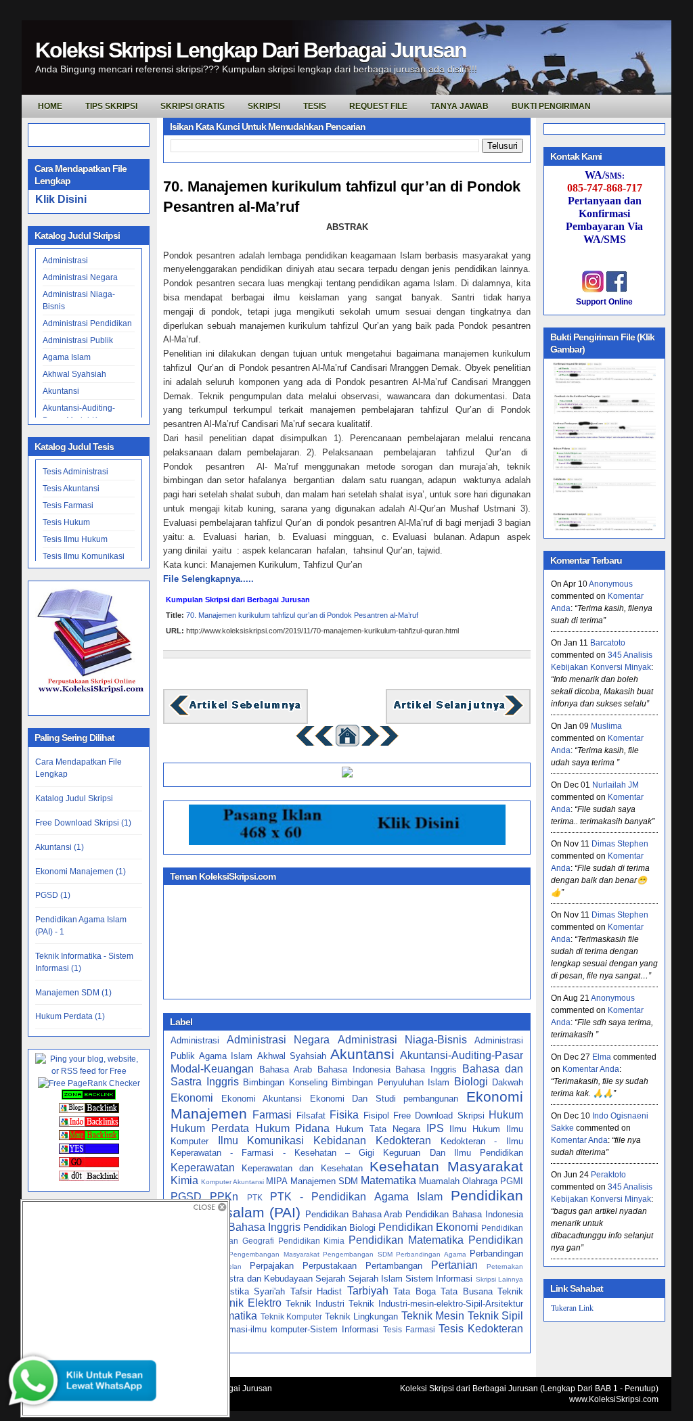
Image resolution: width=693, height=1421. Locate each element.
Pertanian (454, 1265)
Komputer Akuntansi (232, 1182)
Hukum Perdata (210, 1128)
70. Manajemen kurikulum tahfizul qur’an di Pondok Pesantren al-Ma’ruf (341, 197)
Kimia (184, 1180)
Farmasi (272, 1115)
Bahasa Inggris (426, 1069)
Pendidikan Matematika (406, 1240)
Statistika (230, 1291)
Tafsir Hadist (316, 1291)
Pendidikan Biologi (339, 1228)
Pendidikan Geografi (235, 1240)
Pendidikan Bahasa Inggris (235, 1227)
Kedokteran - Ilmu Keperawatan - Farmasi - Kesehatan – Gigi (347, 1147)
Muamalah (439, 1181)
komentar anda (590, 1069)
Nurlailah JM (615, 785)
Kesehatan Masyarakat (446, 1166)
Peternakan (505, 1266)
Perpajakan (272, 1266)
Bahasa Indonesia (353, 1069)
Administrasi (65, 260)
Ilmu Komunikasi (261, 1140)
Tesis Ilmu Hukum (75, 539)
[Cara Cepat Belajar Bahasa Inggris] (347, 774)
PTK (255, 1197)
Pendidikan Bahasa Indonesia (464, 1214)
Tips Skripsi (111, 106)
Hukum (506, 1115)
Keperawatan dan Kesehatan (302, 1168)
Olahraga (479, 1181)
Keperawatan (203, 1167)
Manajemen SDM (324, 1181)
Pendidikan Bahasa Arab (354, 1214)
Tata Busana (467, 1291)
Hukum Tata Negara (378, 1129)
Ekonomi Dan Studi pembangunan (384, 1098)
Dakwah (507, 1082)
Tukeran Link (572, 1307)
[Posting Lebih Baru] (235, 714)
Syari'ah (269, 1291)
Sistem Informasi (438, 1278)
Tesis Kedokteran (481, 1328)
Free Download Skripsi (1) (83, 823)
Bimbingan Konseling (285, 1082)
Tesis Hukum (66, 522)
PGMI (511, 1181)
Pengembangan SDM (358, 1254)
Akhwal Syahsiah (74, 374)
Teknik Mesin (432, 1316)
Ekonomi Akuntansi (262, 1098)
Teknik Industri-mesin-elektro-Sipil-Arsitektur (436, 1304)
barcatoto (607, 643)
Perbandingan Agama (431, 1254)
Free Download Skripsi (439, 1115)
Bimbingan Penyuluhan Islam (390, 1082)
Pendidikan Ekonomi (428, 1227)
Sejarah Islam (376, 1278)
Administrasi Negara (80, 277)
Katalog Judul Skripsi (74, 798)
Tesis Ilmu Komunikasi (84, 556)
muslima (606, 726)
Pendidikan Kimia (311, 1240)
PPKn (224, 1196)
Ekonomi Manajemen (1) (80, 871)
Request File (378, 106)
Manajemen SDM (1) (73, 992)
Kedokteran (403, 1140)
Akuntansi (61, 391)
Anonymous (611, 584)
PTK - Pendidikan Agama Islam (356, 1196)
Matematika (388, 1180)
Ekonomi (192, 1098)
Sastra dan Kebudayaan (265, 1278)
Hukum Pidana (292, 1128)
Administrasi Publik (78, 340)
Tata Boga (414, 1291)
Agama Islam (67, 357)
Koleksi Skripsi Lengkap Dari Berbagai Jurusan (250, 50)
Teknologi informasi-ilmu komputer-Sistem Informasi (274, 1329)
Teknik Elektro (247, 1303)
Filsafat (311, 1115)
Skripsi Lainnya (499, 1279)
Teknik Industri (315, 1304)
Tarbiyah (367, 1290)
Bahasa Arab (285, 1069)
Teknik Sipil (495, 1316)
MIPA (277, 1181)
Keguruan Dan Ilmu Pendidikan (453, 1153)
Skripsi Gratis (192, 106)
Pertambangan (393, 1266)
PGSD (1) (52, 895)
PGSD (186, 1196)
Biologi (471, 1081)
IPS (435, 1128)
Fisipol (376, 1115)
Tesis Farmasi (68, 505)
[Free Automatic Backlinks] (89, 1097)
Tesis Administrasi (75, 471)
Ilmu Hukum (474, 1129)
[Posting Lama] (458, 714)
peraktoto (608, 1174)
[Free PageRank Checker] (89, 1083)
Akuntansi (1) (59, 847)
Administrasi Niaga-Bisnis (402, 1039)
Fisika (344, 1115)
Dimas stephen (619, 844)
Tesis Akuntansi (71, 488)
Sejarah (330, 1278)
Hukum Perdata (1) (70, 1016)
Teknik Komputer (291, 1316)
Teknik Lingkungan (361, 1316)
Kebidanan (339, 1140)
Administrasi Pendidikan (87, 323)
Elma (601, 1057)
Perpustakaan (330, 1266)
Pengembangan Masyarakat (274, 1254)
